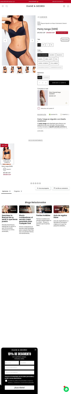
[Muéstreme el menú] (3, 6)
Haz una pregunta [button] (44, 188)
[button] (35, 350)
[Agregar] (66, 103)
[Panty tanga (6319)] (7, 154)
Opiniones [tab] (5, 191)
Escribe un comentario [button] (62, 188)
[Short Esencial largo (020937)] (42, 98)
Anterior (5, 40)
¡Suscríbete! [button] (19, 387)
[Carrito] (68, 6)
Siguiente (32, 40)
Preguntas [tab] (17, 191)
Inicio (38, 22)
